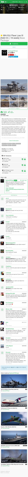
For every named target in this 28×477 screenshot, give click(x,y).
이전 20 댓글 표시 (14, 195)
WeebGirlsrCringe (10, 328)
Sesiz (7, 322)
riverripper (8, 257)
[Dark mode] (24, 1)
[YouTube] (10, 52)
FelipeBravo (8, 266)
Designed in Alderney (5, 471)
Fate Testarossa (9, 302)
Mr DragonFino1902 (10, 293)
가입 (17, 367)
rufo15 (7, 198)
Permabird (8, 338)
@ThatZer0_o (9, 288)
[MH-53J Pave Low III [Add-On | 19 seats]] (14, 86)
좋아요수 (12, 112)
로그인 (12, 367)
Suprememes (9, 208)
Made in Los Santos (5, 472)
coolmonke (8, 272)
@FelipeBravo (9, 280)
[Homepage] (9, 52)
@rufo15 (8, 210)
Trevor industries (10, 215)
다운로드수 (5, 112)
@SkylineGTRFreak (10, 244)
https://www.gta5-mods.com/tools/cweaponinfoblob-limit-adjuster (15, 189)
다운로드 (14, 43)
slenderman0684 (9, 287)
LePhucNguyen (9, 345)
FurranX (7, 221)
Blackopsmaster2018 (10, 242)
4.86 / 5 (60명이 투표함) (4, 115)
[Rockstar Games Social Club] (12, 52)
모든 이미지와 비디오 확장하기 (14, 108)
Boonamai (8, 352)
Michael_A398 (9, 309)
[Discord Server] (14, 52)
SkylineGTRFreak (13, 51)
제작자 (15, 180)
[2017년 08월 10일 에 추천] (1, 35)
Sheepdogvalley (9, 250)
